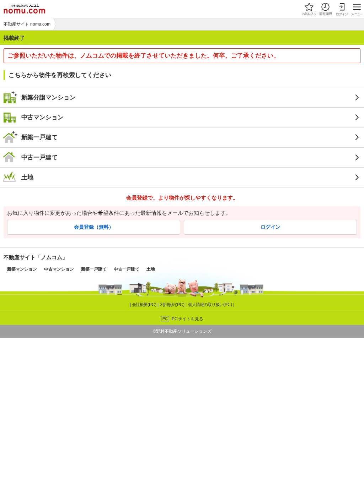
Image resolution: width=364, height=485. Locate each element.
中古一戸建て (39, 157)
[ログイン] (341, 9)
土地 (27, 177)
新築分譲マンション (48, 97)
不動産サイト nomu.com (27, 24)
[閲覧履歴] (325, 9)
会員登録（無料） (94, 227)
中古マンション (42, 117)
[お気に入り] (309, 9)
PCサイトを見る (187, 319)
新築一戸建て (39, 137)
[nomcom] (24, 9)
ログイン (270, 227)
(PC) (144, 305)
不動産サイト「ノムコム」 (36, 257)
